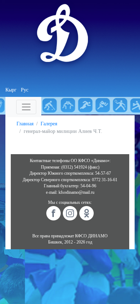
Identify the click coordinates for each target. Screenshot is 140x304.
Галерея (49, 123)
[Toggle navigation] (26, 107)
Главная (25, 123)
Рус (24, 90)
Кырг (11, 90)
